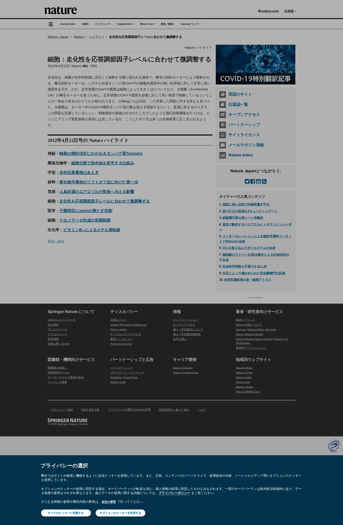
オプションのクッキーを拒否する (120, 512)
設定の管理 (109, 501)
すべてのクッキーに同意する (66, 512)
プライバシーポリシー (174, 493)
